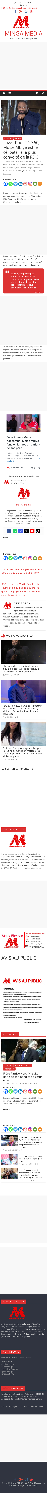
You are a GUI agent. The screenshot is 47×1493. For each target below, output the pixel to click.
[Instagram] (30, 184)
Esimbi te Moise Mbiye (24, 168)
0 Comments (36, 161)
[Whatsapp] (10, 184)
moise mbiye (17, 171)
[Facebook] (6, 184)
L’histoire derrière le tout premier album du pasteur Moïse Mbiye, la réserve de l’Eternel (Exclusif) (21, 669)
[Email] (35, 184)
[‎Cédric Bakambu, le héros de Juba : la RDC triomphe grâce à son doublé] (9, 1155)
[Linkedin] (20, 184)
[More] (40, 184)
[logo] (19, 1307)
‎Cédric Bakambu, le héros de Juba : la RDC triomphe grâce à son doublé (30, 1158)
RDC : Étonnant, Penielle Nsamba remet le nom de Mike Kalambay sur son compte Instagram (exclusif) (30, 1174)
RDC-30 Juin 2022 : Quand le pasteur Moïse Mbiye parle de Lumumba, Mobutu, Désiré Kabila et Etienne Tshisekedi (22, 709)
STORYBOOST (9, 1069)
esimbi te (12, 168)
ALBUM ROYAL (10, 164)
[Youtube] (32, 531)
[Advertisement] (23, 65)
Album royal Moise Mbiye (26, 164)
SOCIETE (27, 1066)
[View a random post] (43, 93)
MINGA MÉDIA (23, 161)
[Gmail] (25, 184)
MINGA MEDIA (23, 33)
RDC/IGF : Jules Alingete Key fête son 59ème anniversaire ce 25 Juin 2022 (22, 571)
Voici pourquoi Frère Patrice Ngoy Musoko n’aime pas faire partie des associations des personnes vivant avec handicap (30, 1142)
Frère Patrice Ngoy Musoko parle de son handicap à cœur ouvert (22, 1077)
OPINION (18, 1066)
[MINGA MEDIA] (4, 93)
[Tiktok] (38, 531)
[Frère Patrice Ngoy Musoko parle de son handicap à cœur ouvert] (23, 1040)
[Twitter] (15, 184)
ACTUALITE (8, 138)
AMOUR (18, 138)
